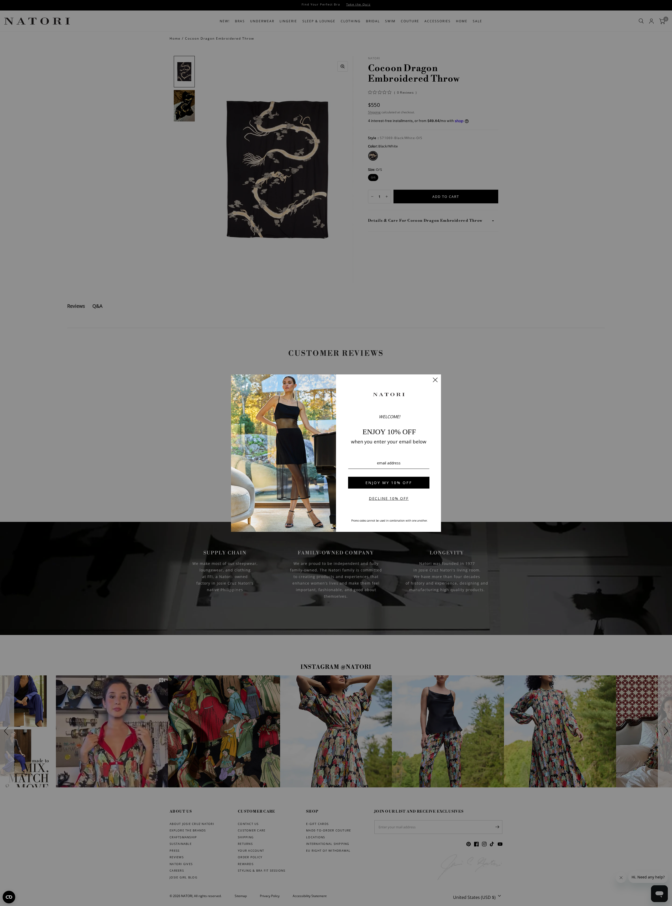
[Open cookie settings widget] (9, 897)
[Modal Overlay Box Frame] (336, 453)
